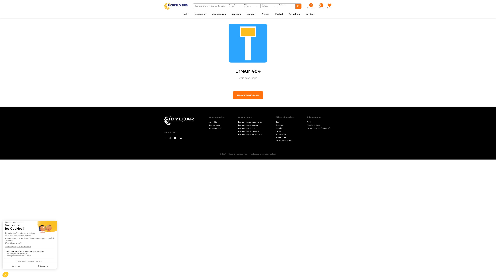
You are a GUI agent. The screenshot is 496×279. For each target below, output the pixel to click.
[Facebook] (165, 138)
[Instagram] (170, 138)
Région (246, 5)
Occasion (279, 125)
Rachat (278, 131)
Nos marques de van (246, 128)
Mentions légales (314, 125)
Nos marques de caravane (248, 131)
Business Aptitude (268, 154)
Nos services (281, 137)
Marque (264, 5)
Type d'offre (232, 5)
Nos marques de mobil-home (250, 134)
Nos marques (214, 125)
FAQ (309, 122)
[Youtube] (175, 138)
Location (279, 128)
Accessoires (281, 134)
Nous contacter (215, 128)
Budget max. (282, 5)
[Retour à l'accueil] (176, 6)
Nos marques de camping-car (250, 122)
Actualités (213, 122)
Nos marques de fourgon (248, 125)
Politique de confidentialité (318, 128)
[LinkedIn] (181, 138)
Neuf (277, 122)
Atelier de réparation (284, 140)
